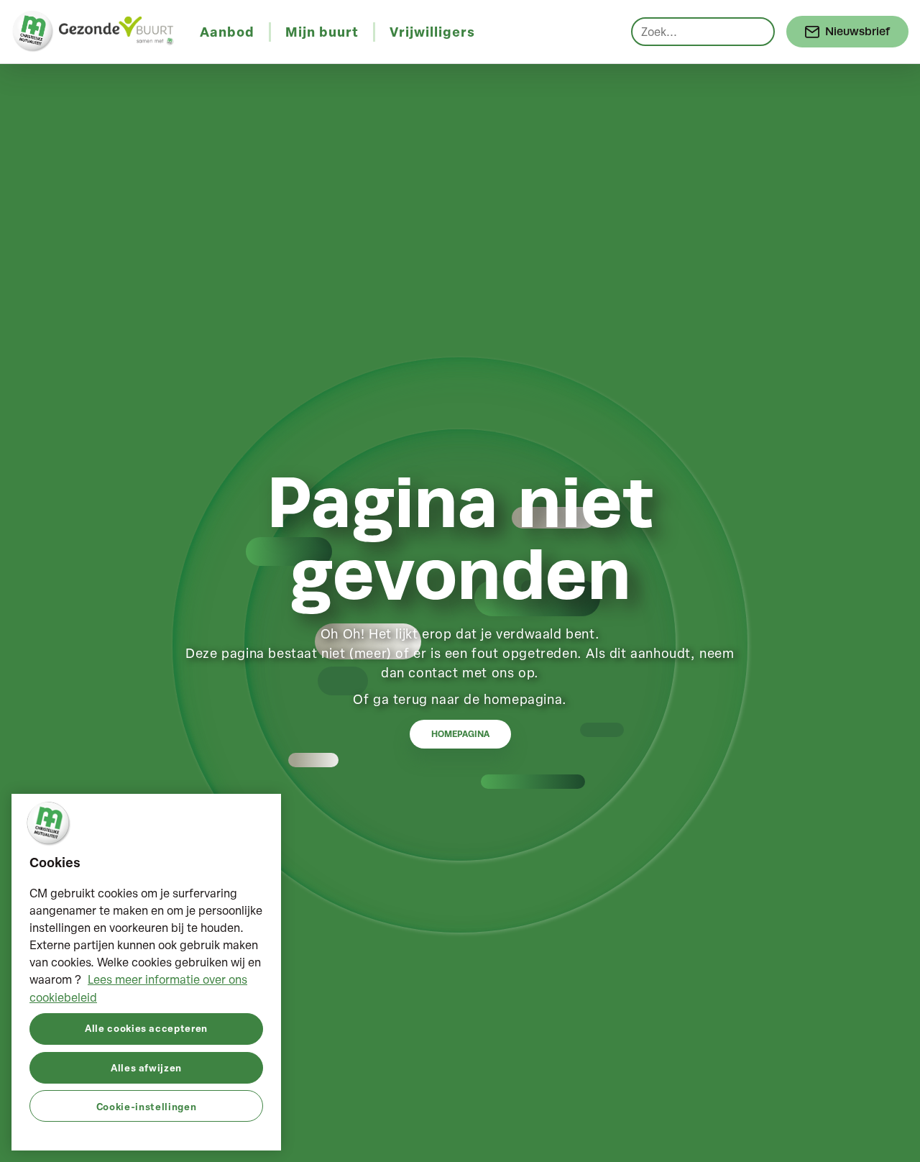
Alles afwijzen (146, 1067)
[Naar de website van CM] (33, 31)
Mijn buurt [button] (322, 31)
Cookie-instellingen (146, 1105)
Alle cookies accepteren (146, 1028)
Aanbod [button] (227, 31)
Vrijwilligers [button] (432, 31)
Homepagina (460, 734)
